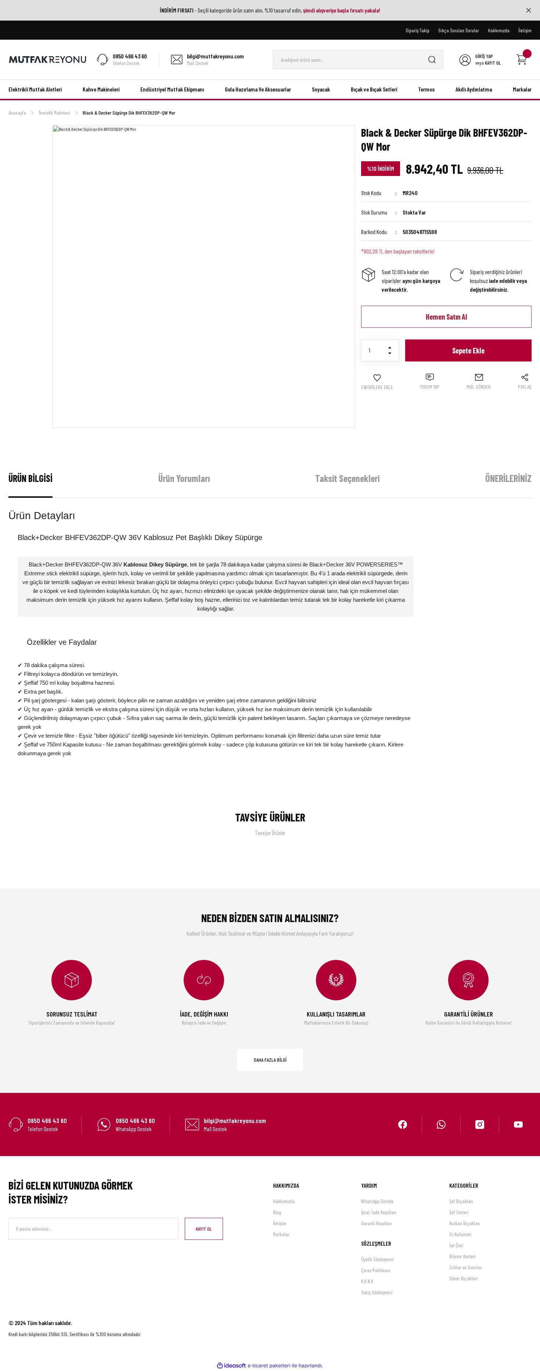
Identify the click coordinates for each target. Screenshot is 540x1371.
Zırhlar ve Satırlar (465, 1267)
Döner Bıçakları (463, 1278)
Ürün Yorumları (184, 478)
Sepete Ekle (468, 350)
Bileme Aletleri (462, 1256)
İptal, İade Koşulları (378, 1212)
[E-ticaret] (269, 1365)
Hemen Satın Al (446, 316)
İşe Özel (456, 1245)
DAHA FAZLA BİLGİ (270, 1060)
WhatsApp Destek (377, 1201)
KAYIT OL (204, 1229)
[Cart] (522, 59)
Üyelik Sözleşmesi (377, 1259)
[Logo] (47, 58)
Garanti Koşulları (376, 1223)
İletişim (279, 1223)
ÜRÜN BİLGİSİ (30, 478)
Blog (277, 1212)
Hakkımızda (284, 1201)
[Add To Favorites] (377, 382)
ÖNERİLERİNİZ (508, 478)
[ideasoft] (231, 1365)
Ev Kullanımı (460, 1234)
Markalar (281, 1234)
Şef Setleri (458, 1212)
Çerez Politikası (375, 1270)
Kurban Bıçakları (464, 1223)
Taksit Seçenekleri (347, 478)
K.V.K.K (367, 1281)
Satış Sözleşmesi (376, 1292)
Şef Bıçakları (461, 1201)
